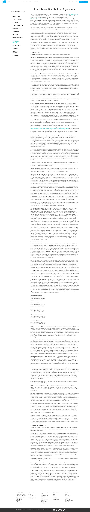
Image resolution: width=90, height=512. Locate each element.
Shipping (67, 498)
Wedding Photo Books (33, 495)
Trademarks (16, 55)
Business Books (44, 501)
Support (47, 509)
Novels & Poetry (44, 503)
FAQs (66, 496)
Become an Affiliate (69, 500)
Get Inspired (56, 492)
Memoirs (42, 497)
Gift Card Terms (16, 45)
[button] (76, 2)
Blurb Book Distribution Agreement (16, 41)
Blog (54, 494)
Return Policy (16, 31)
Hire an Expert (68, 495)
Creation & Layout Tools (20, 494)
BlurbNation (16, 48)
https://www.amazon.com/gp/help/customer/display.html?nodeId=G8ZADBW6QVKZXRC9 (49, 128)
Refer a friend (68, 501)
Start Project (83, 2)
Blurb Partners (56, 499)
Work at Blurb (29, 509)
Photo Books (32, 492)
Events (54, 495)
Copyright (15, 34)
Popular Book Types (44, 493)
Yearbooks (43, 502)
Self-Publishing (20, 492)
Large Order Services (20, 496)
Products (8, 1)
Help (66, 492)
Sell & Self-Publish (24, 1)
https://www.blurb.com (73, 14)
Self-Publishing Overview (21, 495)
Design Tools (17, 1)
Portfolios (42, 500)
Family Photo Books (32, 496)
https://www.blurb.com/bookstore (37, 18)
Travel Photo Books (32, 498)
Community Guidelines (15, 52)
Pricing (13, 1)
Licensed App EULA (17, 28)
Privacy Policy (16, 16)
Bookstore (31, 1)
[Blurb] (3, 2)
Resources (36, 1)
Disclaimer (15, 22)
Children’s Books (44, 499)
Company (25, 509)
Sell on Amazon (19, 501)
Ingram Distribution (19, 502)
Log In (73, 1)
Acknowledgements (18, 37)
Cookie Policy (42, 509)
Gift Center (55, 498)
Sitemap (50, 509)
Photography (43, 496)
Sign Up (69, 1)
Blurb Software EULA (18, 25)
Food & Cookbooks (44, 495)
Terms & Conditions (17, 19)
